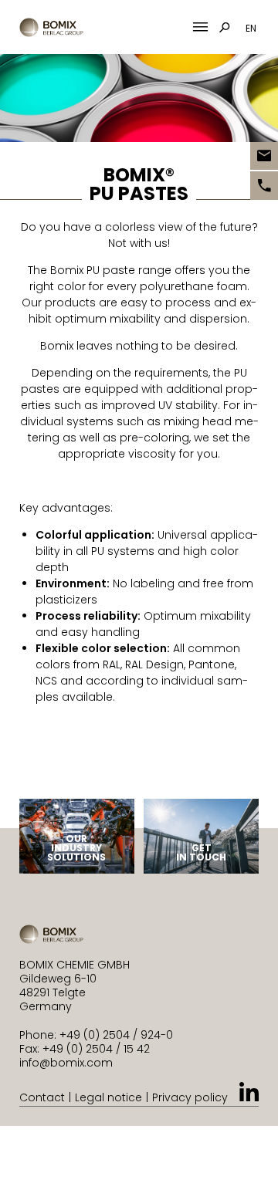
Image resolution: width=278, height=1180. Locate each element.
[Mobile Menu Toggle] (200, 27)
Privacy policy (190, 1097)
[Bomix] (51, 27)
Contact (42, 1097)
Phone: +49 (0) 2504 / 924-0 (96, 1035)
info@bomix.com (66, 1062)
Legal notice (108, 1097)
